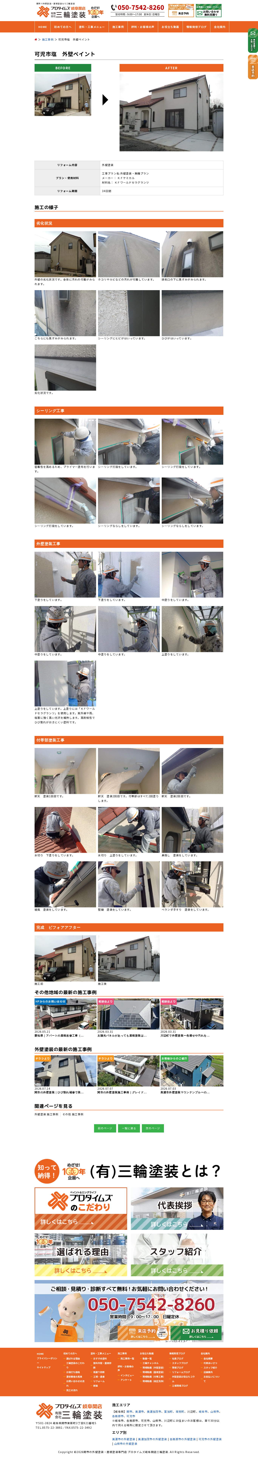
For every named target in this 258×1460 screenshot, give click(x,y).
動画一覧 (147, 1358)
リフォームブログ (181, 1372)
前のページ (105, 1128)
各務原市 (118, 1416)
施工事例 (118, 27)
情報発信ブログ (196, 27)
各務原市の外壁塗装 (183, 1439)
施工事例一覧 (127, 1358)
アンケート (126, 1379)
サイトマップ (43, 1367)
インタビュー (127, 1375)
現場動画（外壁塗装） (154, 1367)
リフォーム (99, 1381)
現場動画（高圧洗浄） (154, 1381)
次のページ (153, 1128)
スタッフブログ (180, 1363)
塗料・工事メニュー (92, 27)
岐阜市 (203, 1411)
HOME (42, 27)
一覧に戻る (129, 1128)
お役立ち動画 (170, 27)
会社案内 (220, 27)
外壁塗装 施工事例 (47, 1114)
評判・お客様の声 (142, 27)
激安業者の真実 (74, 1376)
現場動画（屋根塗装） (154, 1372)
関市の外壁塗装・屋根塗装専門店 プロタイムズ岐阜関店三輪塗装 (125, 1452)
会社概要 (208, 1358)
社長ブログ (177, 1358)
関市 (129, 1411)
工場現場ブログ (180, 1385)
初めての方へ (63, 27)
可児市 (131, 1416)
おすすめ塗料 (100, 1358)
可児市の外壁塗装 (210, 1439)
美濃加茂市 (154, 1411)
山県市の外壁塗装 (125, 1443)
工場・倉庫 (99, 1376)
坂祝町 (180, 1411)
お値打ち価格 (73, 1372)
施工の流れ (72, 1390)
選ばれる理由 (73, 1358)
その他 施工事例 (73, 1114)
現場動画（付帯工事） (154, 1376)
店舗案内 (208, 1372)
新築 (95, 1385)
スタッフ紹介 (210, 1367)
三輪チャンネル (150, 1363)
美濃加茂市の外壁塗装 (152, 1439)
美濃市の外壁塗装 (123, 1439)
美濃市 (139, 1411)
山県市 (214, 1411)
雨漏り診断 (99, 1372)
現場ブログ (177, 1367)
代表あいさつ (210, 1363)
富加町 (168, 1411)
